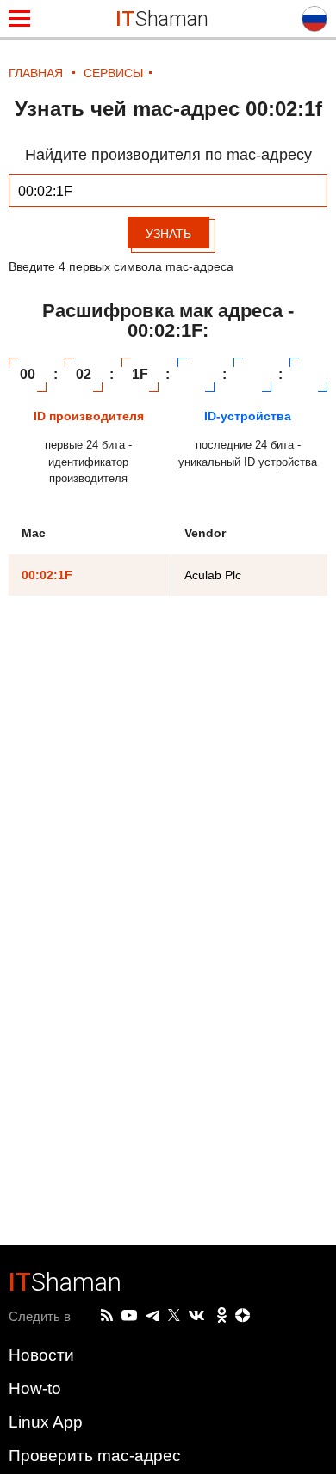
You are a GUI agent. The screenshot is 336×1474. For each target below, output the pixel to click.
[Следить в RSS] (107, 1316)
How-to (35, 1388)
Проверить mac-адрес (95, 1455)
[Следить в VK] (196, 1315)
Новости (41, 1355)
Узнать (168, 234)
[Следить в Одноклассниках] (222, 1315)
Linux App (46, 1422)
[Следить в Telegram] (152, 1316)
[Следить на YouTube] (129, 1316)
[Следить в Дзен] (243, 1316)
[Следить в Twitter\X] (174, 1316)
